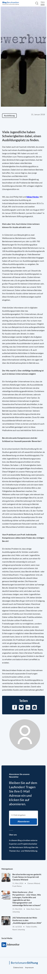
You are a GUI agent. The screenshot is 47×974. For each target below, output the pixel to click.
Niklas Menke (32, 197)
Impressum (29, 967)
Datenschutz (18, 967)
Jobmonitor (4, 944)
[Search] (36, 3)
